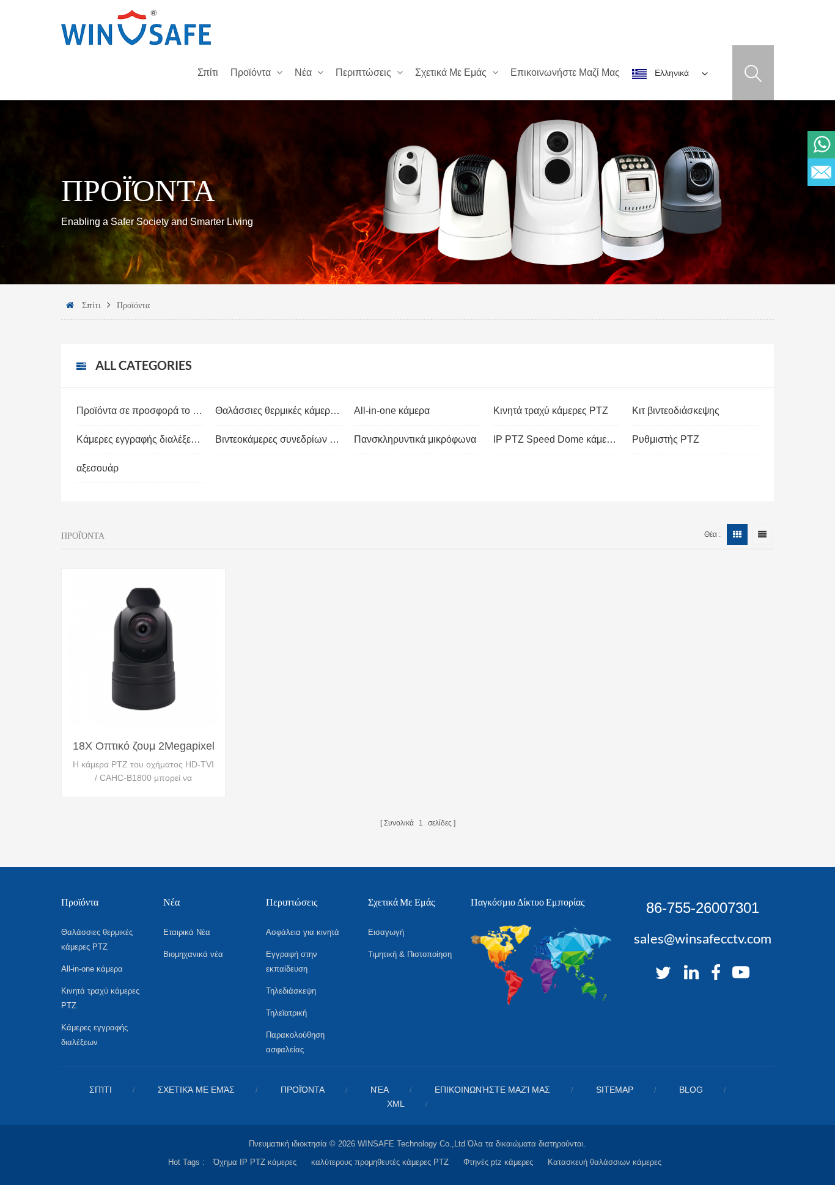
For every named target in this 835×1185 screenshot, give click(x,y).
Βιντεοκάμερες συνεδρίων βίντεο (278, 439)
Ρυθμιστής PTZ (665, 439)
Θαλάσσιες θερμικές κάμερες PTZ (278, 410)
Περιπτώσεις (363, 72)
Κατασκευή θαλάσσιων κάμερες (604, 1162)
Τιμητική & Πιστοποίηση (410, 954)
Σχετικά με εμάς (451, 72)
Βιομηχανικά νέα (193, 954)
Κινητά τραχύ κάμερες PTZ (550, 410)
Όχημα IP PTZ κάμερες (254, 1162)
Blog (691, 1090)
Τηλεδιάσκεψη (291, 990)
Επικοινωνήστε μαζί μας (565, 72)
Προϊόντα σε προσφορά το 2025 (139, 410)
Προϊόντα (250, 72)
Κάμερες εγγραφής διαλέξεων (139, 439)
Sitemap (614, 1090)
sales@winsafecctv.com (702, 938)
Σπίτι (207, 72)
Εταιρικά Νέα (186, 932)
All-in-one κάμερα (392, 410)
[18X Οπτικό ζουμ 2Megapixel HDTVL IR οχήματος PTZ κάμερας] (143, 650)
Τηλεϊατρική (286, 1012)
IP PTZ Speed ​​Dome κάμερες (556, 439)
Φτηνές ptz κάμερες (498, 1162)
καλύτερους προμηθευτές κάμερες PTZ (380, 1162)
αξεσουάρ (97, 468)
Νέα (303, 72)
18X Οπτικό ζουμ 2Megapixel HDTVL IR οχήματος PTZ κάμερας (144, 747)
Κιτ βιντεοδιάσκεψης (675, 410)
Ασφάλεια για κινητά (302, 932)
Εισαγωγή (386, 932)
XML (396, 1104)
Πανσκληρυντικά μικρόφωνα (415, 439)
